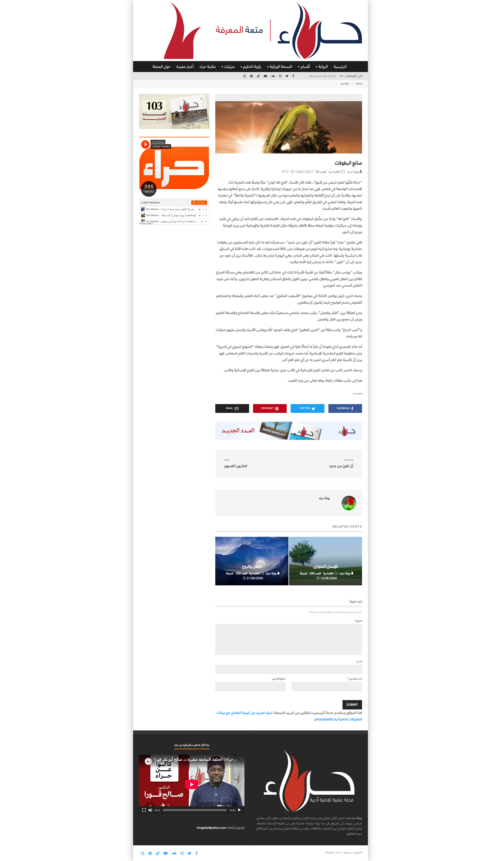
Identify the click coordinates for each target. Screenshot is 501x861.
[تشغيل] (239, 810)
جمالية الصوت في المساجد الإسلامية (315, 76)
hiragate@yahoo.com (211, 827)
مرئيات (229, 66)
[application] (191, 784)
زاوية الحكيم (252, 66)
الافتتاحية (334, 172)
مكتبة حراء (207, 66)
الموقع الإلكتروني (279, 678)
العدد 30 (321, 172)
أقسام (305, 66)
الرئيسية (340, 66)
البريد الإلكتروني (354, 678)
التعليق (358, 620)
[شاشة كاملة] (144, 810)
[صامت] (150, 810)
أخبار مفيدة (185, 66)
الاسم (359, 661)
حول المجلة (161, 66)
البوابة (323, 66)
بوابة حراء (353, 172)
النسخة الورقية (281, 66)
